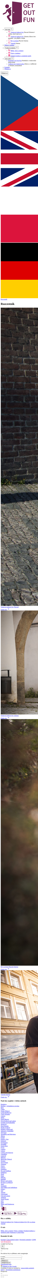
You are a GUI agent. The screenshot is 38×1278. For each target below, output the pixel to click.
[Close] (1, 1273)
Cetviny (3, 1116)
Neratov (3, 1161)
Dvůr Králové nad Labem (8, 1121)
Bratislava (4, 1104)
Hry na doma (15, 41)
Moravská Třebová (6, 1159)
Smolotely (4, 1186)
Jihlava (3, 1136)
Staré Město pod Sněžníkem (9, 1187)
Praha (2, 1176)
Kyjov (2, 1147)
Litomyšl (3, 1156)
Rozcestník (4, 299)
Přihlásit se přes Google (9, 1266)
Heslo (2, 1258)
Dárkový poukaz (9, 45)
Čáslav (3, 1109)
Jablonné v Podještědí (7, 1131)
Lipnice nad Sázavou (7, 1152)
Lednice (3, 1149)
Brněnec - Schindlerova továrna (10, 1106)
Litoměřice (4, 1154)
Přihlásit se (7, 69)
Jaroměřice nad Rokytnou (8, 1134)
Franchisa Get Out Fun (15, 60)
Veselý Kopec (5, 1199)
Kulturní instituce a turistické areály (21, 56)
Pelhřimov (4, 1172)
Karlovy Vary (5, 1139)
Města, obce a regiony (17, 50)
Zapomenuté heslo (6, 1264)
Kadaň (3, 1137)
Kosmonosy (4, 1142)
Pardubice (4, 1169)
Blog (22, 1232)
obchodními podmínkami (13, 1270)
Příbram (3, 1177)
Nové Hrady (4, 1162)
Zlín (2, 1206)
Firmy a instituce (15, 53)
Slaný (2, 1184)
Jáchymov (4, 1132)
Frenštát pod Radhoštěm (8, 1122)
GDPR (34, 1239)
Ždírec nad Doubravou (7, 1204)
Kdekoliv (3, 1141)
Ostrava (3, 1167)
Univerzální (4, 1194)
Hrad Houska (5, 1126)
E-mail (3, 1256)
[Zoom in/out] (7, 1275)
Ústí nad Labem (5, 1196)
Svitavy (3, 1189)
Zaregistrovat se (5, 1262)
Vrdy (2, 1201)
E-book (19, 1232)
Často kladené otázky (13, 1239)
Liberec (3, 1151)
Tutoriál (13, 43)
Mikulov (3, 1157)
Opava (3, 1166)
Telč (2, 1191)
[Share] (3, 1275)
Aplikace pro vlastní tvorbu (16, 64)
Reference (13, 1232)
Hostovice (4, 1124)
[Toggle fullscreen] (5, 1275)
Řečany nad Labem (6, 1181)
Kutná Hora (4, 1146)
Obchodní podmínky (25, 1239)
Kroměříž (3, 1144)
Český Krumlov (5, 1114)
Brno (2, 1107)
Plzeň (2, 1174)
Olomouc (3, 1164)
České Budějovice (6, 1112)
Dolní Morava (5, 1119)
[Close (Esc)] (1, 1275)
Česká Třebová (5, 1111)
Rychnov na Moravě (7, 1182)
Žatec (2, 1202)
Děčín (2, 1117)
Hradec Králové (5, 1127)
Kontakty (7, 67)
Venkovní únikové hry (17, 32)
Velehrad (3, 1197)
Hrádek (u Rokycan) (7, 1129)
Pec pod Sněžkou (6, 1171)
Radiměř (3, 1179)
